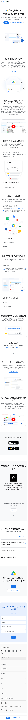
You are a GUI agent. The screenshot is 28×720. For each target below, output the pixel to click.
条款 (6, 705)
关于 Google (10, 705)
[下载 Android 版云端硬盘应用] (13, 447)
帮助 (21, 705)
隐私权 (2, 705)
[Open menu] (1, 2)
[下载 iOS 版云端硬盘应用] (13, 442)
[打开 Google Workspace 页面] (8, 2)
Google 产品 (16, 705)
